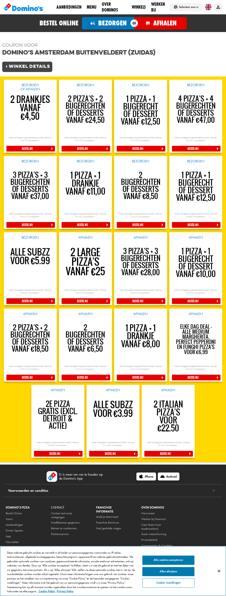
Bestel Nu (27, 149)
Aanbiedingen (14, 525)
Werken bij (158, 7)
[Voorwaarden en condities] (214, 491)
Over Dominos (110, 7)
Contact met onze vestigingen (61, 515)
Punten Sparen (14, 530)
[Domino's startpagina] (23, 7)
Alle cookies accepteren (168, 560)
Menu (91, 7)
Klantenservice (60, 534)
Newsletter (12, 542)
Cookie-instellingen (168, 583)
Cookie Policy (47, 591)
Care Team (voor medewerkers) (151, 527)
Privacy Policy (65, 591)
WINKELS (139, 7)
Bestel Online (14, 513)
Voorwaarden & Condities (156, 545)
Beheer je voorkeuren (64, 528)
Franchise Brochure (107, 522)
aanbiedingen (68, 7)
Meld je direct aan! (107, 517)
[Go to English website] (208, 7)
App (8, 536)
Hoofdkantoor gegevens (65, 522)
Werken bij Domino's (153, 519)
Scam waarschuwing (153, 534)
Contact (57, 507)
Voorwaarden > (34, 141)
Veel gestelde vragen (108, 528)
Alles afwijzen (168, 571)
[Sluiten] (219, 571)
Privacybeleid (149, 540)
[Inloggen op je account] (218, 7)
